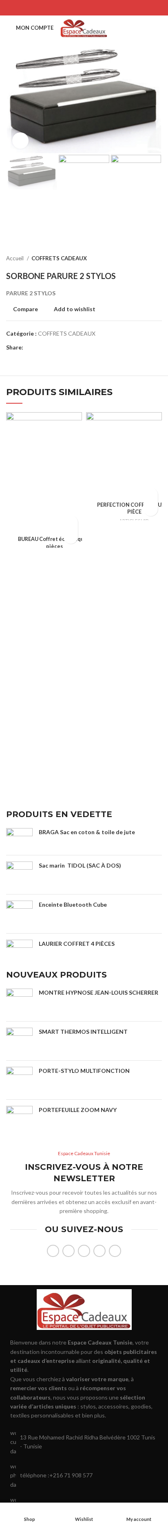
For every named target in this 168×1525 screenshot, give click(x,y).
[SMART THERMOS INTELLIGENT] (19, 1041)
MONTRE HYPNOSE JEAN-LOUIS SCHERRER (98, 992)
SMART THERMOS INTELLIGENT (83, 1031)
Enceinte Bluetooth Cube (73, 904)
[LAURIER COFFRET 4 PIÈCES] (19, 948)
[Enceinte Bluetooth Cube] (19, 914)
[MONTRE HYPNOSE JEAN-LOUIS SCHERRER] (19, 1002)
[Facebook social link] (62, 8)
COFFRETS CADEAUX (59, 258)
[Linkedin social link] (94, 8)
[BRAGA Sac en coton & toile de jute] (19, 838)
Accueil (15, 258)
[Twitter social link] (73, 8)
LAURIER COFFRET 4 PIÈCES (77, 943)
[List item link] (84, 1475)
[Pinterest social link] (84, 8)
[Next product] (158, 258)
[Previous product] (141, 258)
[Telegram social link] (105, 8)
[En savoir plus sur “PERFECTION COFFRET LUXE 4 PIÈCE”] (151, 495)
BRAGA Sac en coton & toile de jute (87, 831)
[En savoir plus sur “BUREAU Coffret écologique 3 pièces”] (71, 522)
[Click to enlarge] (20, 140)
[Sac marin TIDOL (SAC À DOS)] (19, 874)
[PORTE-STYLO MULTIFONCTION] (19, 1080)
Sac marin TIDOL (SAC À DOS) (80, 865)
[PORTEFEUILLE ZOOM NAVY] (19, 1119)
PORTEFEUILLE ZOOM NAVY (78, 1109)
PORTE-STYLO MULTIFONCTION (85, 1070)
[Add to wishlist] (71, 537)
